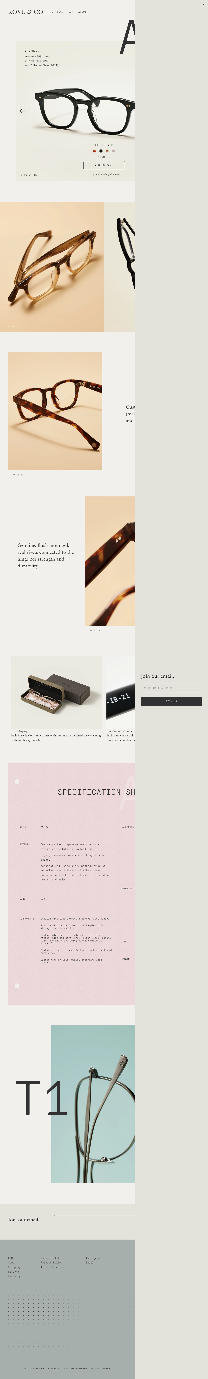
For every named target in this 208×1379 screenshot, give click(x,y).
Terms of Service (53, 1267)
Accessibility (51, 1258)
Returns (13, 1271)
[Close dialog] (203, 4)
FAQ (10, 1258)
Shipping (14, 1267)
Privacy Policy (51, 1262)
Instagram (93, 1258)
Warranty (14, 1276)
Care (11, 1262)
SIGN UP (171, 701)
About (82, 11)
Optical (57, 11)
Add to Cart (104, 165)
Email (90, 1262)
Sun (70, 11)
